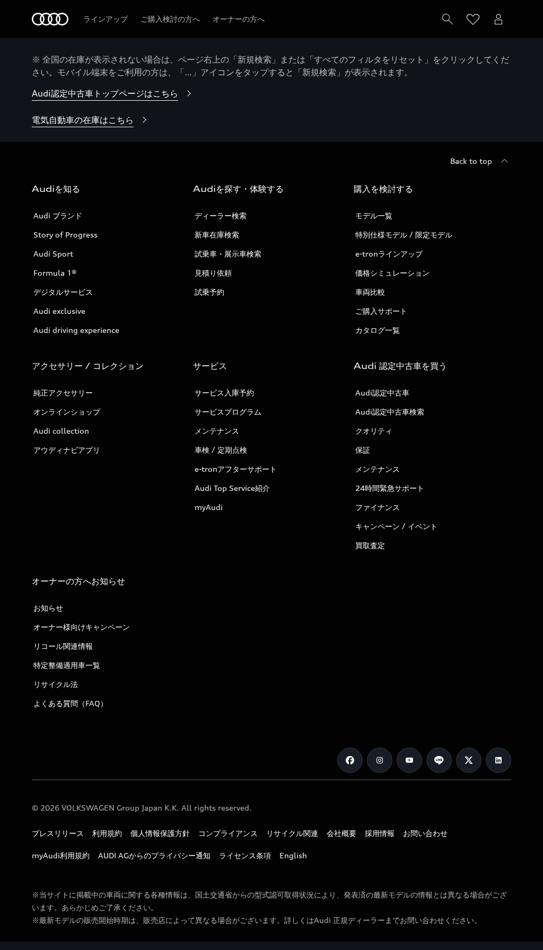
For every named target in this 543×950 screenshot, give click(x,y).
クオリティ (373, 430)
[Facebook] (350, 760)
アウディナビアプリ (66, 449)
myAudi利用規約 (61, 855)
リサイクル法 (55, 684)
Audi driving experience (76, 330)
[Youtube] (409, 760)
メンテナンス (217, 430)
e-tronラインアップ (389, 253)
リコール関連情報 (63, 645)
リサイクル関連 (292, 833)
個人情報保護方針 (160, 833)
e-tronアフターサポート (236, 468)
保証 (362, 449)
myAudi (209, 507)
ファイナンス (377, 507)
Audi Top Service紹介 (232, 487)
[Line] (439, 760)
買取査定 (370, 545)
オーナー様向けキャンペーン (81, 626)
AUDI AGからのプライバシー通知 (154, 855)
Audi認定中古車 (382, 392)
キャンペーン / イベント (396, 526)
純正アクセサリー (63, 392)
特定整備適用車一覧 (66, 665)
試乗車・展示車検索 (228, 253)
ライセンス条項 (245, 855)
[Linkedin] (498, 760)
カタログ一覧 (377, 330)
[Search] (447, 19)
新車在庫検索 (217, 234)
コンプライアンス (228, 833)
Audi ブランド (57, 215)
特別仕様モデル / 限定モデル (403, 234)
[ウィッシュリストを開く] (473, 19)
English (293, 855)
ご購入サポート (381, 310)
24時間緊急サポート (389, 487)
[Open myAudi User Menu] (498, 19)
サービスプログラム (228, 411)
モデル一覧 (373, 215)
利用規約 (107, 833)
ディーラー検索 (221, 215)
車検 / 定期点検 (221, 449)
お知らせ (48, 607)
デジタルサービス (63, 291)
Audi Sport (53, 253)
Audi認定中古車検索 (389, 411)
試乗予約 (209, 291)
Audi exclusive (59, 310)
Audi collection (61, 430)
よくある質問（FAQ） (70, 703)
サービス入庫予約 (224, 392)
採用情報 (380, 833)
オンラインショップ (66, 411)
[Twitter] (468, 760)
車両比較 (370, 291)
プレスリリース (58, 833)
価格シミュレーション (392, 272)
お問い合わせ (425, 833)
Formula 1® (55, 272)
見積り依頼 (213, 272)
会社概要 (341, 833)
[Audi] (50, 19)
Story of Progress (65, 234)
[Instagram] (379, 760)
